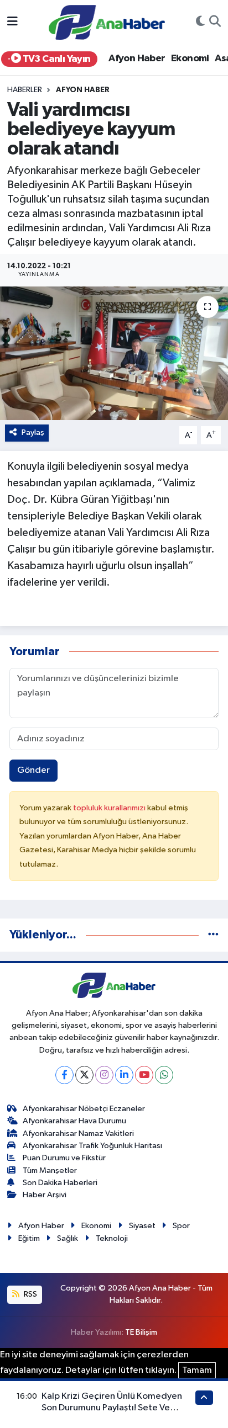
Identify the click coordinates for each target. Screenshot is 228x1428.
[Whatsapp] (164, 1075)
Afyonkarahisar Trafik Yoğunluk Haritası (92, 1146)
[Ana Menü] (12, 22)
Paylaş (33, 432)
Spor (181, 1226)
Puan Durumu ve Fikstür (64, 1158)
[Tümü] (213, 934)
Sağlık (67, 1238)
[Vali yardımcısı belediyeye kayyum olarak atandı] (114, 353)
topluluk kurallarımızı (110, 808)
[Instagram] (104, 1075)
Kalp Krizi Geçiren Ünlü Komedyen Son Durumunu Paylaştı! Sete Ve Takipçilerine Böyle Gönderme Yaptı (115, 1408)
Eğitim (29, 1238)
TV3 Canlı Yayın (55, 59)
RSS (29, 1294)
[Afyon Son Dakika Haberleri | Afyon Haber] (107, 22)
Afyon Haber (136, 58)
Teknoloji (112, 1238)
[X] (84, 1075)
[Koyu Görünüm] (200, 22)
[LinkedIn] (124, 1075)
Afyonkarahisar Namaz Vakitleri (78, 1133)
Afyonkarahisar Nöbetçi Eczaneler (84, 1109)
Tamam (197, 1370)
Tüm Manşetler (50, 1170)
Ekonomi (190, 58)
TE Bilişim (141, 1332)
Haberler (24, 90)
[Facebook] (64, 1075)
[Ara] (215, 22)
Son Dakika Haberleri (60, 1183)
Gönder (33, 770)
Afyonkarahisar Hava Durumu (74, 1121)
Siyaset (142, 1226)
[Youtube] (144, 1075)
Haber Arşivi (44, 1195)
